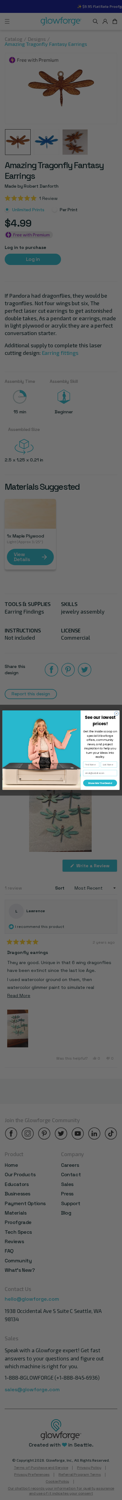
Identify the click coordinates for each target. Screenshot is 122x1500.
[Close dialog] (116, 713)
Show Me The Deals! (100, 783)
